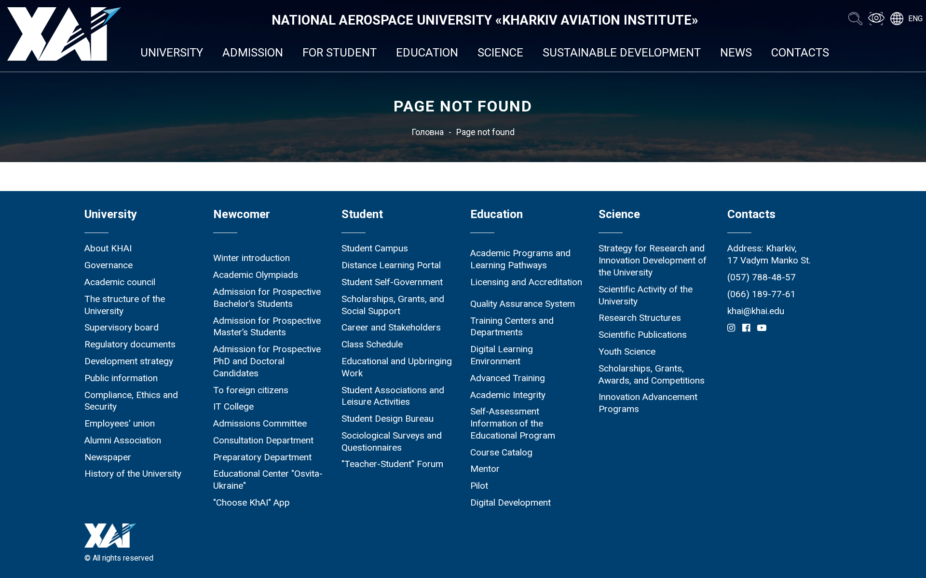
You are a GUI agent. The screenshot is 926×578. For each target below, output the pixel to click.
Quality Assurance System (522, 303)
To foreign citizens (250, 390)
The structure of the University (124, 305)
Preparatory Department (262, 457)
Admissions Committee (260, 423)
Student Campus (374, 248)
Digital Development (510, 502)
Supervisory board (121, 327)
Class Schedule (372, 344)
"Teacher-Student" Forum (392, 463)
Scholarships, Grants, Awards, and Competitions (652, 374)
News (736, 52)
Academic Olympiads (255, 274)
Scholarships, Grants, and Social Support (392, 305)
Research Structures (640, 317)
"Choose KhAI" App (251, 502)
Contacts (800, 52)
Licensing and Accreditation (526, 282)
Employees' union (119, 423)
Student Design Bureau (387, 418)
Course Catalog (501, 452)
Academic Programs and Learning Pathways (520, 259)
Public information (121, 378)
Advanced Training (507, 378)
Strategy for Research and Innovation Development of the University (653, 260)
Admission (252, 52)
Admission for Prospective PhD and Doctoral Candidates (267, 361)
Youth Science (627, 351)
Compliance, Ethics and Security (131, 401)
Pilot (479, 485)
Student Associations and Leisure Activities (392, 396)
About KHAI (108, 248)
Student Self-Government (392, 282)
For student (339, 52)
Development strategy (128, 361)
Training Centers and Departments (512, 326)
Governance (108, 265)
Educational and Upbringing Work (396, 367)
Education (427, 52)
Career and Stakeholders (391, 327)
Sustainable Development (622, 52)
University (171, 52)
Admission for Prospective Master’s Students (267, 326)
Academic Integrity (507, 394)
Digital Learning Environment (501, 355)
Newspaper (107, 457)
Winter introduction (251, 257)
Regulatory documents (130, 344)
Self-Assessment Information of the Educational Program (512, 423)
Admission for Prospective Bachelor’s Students (267, 297)
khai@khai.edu (755, 311)
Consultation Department (263, 440)
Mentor (485, 468)
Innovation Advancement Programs (648, 402)
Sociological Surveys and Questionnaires (391, 441)
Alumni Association (122, 440)
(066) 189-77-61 (761, 294)
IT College (233, 406)
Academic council (119, 282)
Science (500, 52)
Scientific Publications (643, 334)
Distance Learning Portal (391, 265)
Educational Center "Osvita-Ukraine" (268, 479)
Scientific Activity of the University (646, 295)
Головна (427, 132)
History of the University (132, 473)
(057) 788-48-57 (761, 277)
